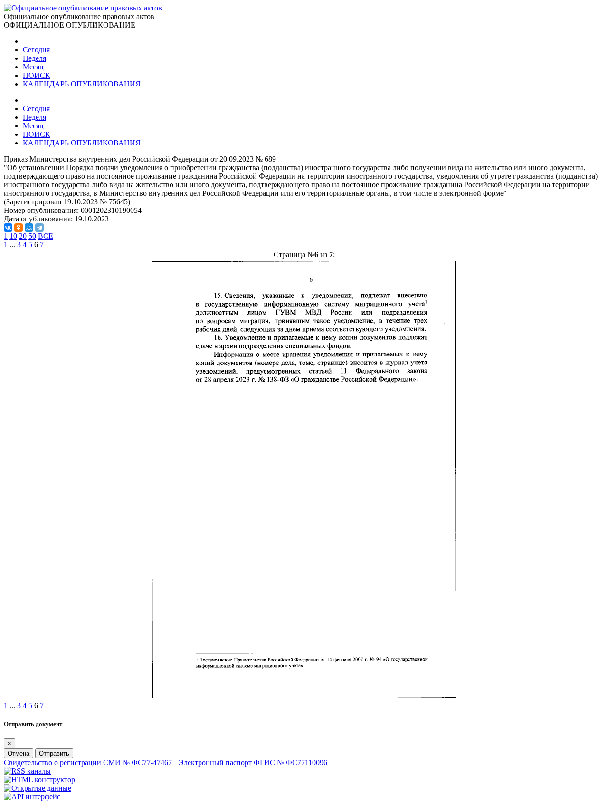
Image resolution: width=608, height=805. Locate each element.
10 (13, 236)
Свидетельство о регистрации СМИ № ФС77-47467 (88, 762)
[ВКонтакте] (8, 227)
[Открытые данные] (37, 788)
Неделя (34, 58)
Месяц (33, 67)
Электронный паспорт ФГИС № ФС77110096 (253, 762)
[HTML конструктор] (39, 780)
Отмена (18, 753)
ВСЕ (45, 236)
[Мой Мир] (29, 227)
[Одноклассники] (18, 227)
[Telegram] (39, 227)
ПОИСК (36, 75)
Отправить (54, 753)
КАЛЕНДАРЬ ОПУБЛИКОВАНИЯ (82, 84)
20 (23, 236)
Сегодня (36, 50)
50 (32, 236)
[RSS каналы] (27, 771)
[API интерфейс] (32, 797)
